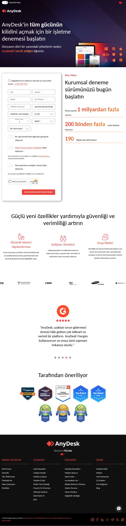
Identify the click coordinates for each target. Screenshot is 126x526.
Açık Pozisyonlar (102, 477)
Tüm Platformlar (8, 477)
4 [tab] (66, 358)
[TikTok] (122, 519)
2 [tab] (59, 358)
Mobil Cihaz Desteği (41, 484)
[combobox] (122, 3)
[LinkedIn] (102, 519)
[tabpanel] (21, 246)
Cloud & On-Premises (41, 488)
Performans (6, 469)
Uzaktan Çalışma (40, 477)
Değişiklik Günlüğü (72, 496)
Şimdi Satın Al (38, 496)
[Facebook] (97, 519)
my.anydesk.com (71, 481)
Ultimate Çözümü (40, 492)
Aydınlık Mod (14, 3)
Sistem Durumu (71, 488)
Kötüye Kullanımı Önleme (75, 484)
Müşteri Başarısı (71, 473)
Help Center (69, 477)
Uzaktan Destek (39, 473)
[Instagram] (92, 519)
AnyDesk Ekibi (101, 469)
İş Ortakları (100, 481)
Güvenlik (5, 473)
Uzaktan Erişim (39, 481)
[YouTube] (107, 519)
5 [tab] (70, 358)
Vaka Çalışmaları (8, 484)
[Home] (11, 11)
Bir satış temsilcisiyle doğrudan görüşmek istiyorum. (31, 138)
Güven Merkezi (71, 492)
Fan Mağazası (101, 484)
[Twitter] (117, 519)
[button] (118, 508)
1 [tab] (55, 358)
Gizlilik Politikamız (44, 156)
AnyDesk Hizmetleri (72, 469)
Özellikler (5, 488)
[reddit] (112, 519)
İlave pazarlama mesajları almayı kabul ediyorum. (31, 167)
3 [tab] (63, 358)
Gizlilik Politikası (40, 518)
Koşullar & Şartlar (28, 518)
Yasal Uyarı (50, 518)
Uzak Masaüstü (39, 469)
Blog (98, 488)
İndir (35, 500)
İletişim (99, 473)
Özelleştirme (7, 481)
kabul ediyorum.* (31, 149)
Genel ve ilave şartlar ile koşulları (28, 148)
